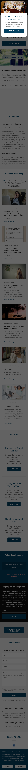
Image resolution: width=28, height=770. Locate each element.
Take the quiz (14, 30)
